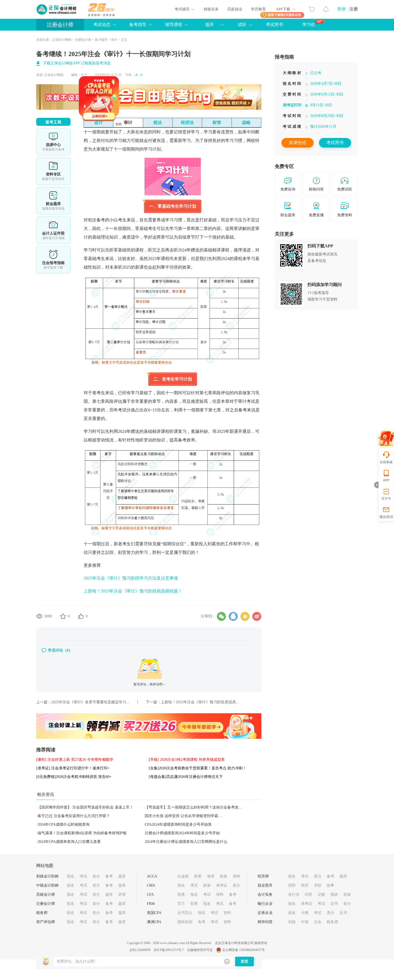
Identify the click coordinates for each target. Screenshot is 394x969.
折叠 (376, 485)
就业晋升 (265, 885)
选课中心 (53, 141)
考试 (83, 876)
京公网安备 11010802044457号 (243, 950)
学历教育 (258, 9)
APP (386, 480)
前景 (198, 876)
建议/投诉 (386, 517)
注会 (317, 922)
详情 (53, 259)
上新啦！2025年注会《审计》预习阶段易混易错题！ (133, 591)
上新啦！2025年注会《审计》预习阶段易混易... (200, 702)
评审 (122, 895)
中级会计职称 (47, 885)
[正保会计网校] (56, 9)
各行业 (293, 895)
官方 (181, 904)
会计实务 (265, 895)
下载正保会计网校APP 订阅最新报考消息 (77, 63)
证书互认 (184, 913)
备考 (109, 876)
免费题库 (53, 200)
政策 (223, 876)
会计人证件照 (53, 230)
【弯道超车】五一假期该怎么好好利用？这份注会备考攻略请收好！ (201, 807)
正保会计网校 (62, 40)
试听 (242, 24)
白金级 (183, 876)
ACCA (152, 876)
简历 (304, 885)
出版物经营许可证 (200, 950)
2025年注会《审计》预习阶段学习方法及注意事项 (131, 578)
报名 (70, 876)
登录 (341, 9)
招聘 (292, 885)
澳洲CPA (154, 922)
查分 (96, 876)
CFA (150, 895)
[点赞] (81, 616)
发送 (244, 961)
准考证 (221, 885)
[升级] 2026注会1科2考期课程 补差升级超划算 (187, 760)
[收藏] (63, 616)
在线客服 (386, 462)
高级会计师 (45, 895)
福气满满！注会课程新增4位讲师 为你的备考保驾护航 (82, 833)
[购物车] (312, 7)
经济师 (263, 876)
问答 (308, 895)
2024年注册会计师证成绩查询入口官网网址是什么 (186, 842)
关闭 (139, 145)
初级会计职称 (47, 876)
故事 (330, 885)
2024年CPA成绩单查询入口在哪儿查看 (69, 842)
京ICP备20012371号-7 (169, 950)
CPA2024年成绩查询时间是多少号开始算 (178, 824)
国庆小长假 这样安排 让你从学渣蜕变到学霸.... (183, 816)
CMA (151, 885)
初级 (292, 922)
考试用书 (274, 24)
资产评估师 (45, 922)
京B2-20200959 (139, 950)
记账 (321, 895)
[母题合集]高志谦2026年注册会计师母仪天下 (186, 777)
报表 (334, 895)
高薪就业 (234, 9)
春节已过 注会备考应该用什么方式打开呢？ (74, 816)
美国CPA (154, 913)
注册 (353, 9)
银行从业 (265, 904)
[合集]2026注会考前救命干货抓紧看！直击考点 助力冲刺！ (197, 768)
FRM (151, 904)
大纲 (304, 913)
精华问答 (265, 922)
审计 (114, 40)
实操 (347, 895)
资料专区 (53, 171)
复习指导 (101, 40)
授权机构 (184, 922)
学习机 (308, 24)
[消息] (326, 7)
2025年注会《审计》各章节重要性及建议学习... (90, 702)
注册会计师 (60, 25)
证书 (334, 904)
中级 (304, 922)
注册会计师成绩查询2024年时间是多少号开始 (182, 833)
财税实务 (211, 9)
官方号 (386, 498)
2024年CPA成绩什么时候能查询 (64, 824)
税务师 (41, 913)
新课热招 (297, 142)
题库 (122, 876)
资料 (236, 876)
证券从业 (265, 913)
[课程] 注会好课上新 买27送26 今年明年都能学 (74, 760)
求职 (317, 885)
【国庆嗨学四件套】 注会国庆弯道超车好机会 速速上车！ (85, 807)
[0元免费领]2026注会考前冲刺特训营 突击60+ (73, 777)
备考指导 (137, 24)
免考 (210, 876)
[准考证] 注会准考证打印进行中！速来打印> (73, 768)
